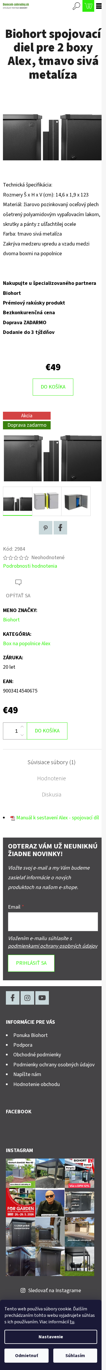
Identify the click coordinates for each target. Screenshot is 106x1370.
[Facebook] (60, 527)
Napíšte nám (27, 1074)
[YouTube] (42, 998)
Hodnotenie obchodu (36, 1084)
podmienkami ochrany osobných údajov (52, 946)
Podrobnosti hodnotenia (30, 566)
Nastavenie (51, 1337)
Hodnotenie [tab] (51, 778)
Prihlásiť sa (31, 963)
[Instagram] (27, 998)
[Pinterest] (45, 527)
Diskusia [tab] (52, 794)
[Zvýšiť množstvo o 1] (22, 727)
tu (72, 1322)
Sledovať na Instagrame (54, 1290)
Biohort (11, 619)
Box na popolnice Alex (26, 643)
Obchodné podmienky (37, 1054)
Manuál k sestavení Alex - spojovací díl (57, 817)
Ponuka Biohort (30, 1035)
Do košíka (53, 387)
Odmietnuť (26, 1355)
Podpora (22, 1045)
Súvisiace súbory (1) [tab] (51, 762)
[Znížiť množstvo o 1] (22, 735)
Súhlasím (75, 1355)
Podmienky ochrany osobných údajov (54, 1064)
